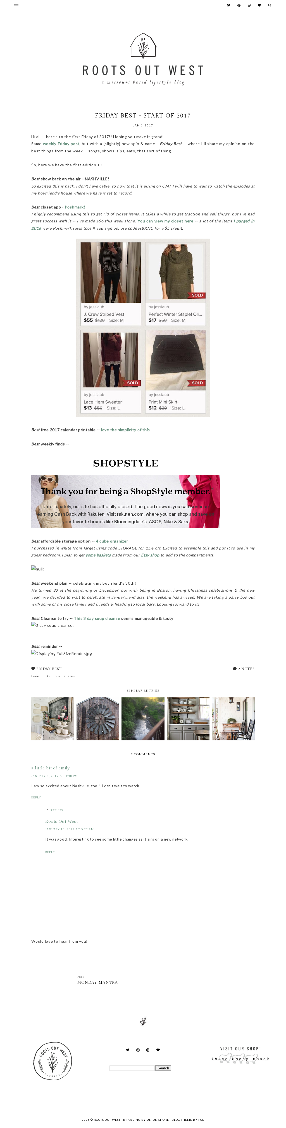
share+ (69, 676)
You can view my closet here (166, 221)
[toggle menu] (16, 5)
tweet (36, 676)
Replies (57, 810)
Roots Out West (61, 821)
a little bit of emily (50, 768)
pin (57, 676)
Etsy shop (150, 555)
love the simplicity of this (125, 429)
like (48, 676)
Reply (36, 797)
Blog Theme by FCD (188, 1119)
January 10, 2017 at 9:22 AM (69, 829)
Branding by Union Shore (146, 1119)
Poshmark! (76, 207)
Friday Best (49, 669)
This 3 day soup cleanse (97, 618)
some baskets (98, 555)
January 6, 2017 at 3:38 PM (54, 776)
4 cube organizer (112, 541)
